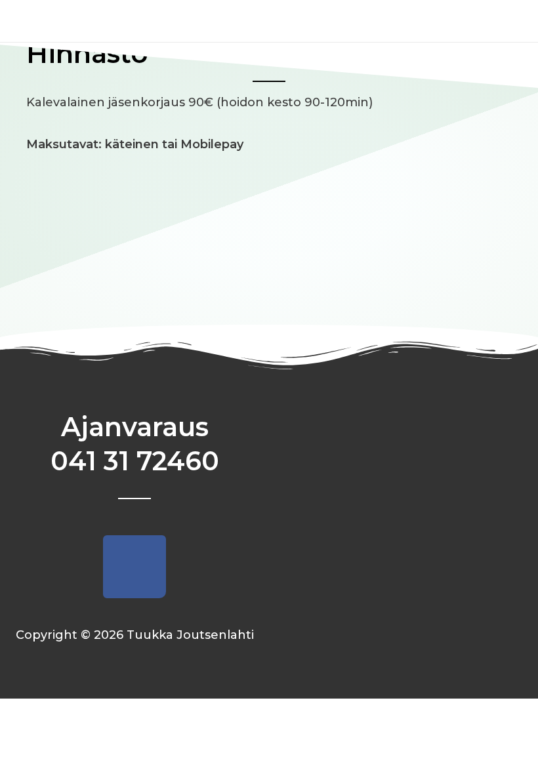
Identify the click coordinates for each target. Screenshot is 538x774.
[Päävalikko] (507, 21)
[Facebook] (134, 566)
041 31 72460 (135, 461)
